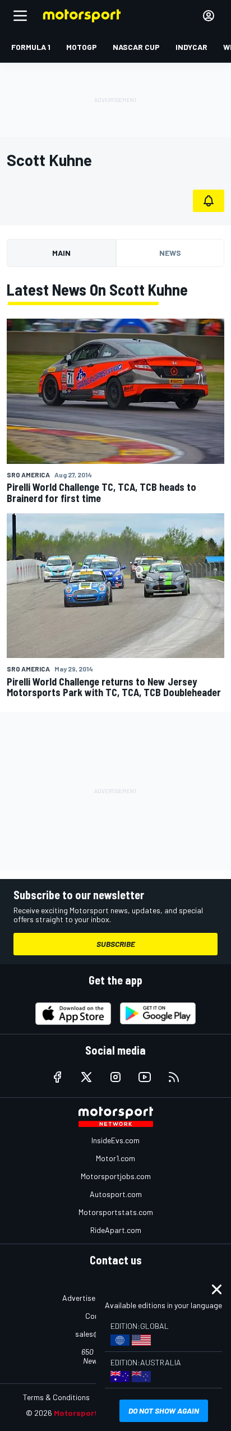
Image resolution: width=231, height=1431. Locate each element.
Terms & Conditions (56, 1397)
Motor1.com (115, 1158)
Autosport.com (116, 1194)
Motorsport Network (93, 1413)
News (170, 252)
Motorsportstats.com (115, 1212)
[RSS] (174, 1077)
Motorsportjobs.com (116, 1176)
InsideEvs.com (115, 1140)
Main (61, 252)
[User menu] (208, 15)
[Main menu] (20, 16)
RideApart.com (115, 1230)
